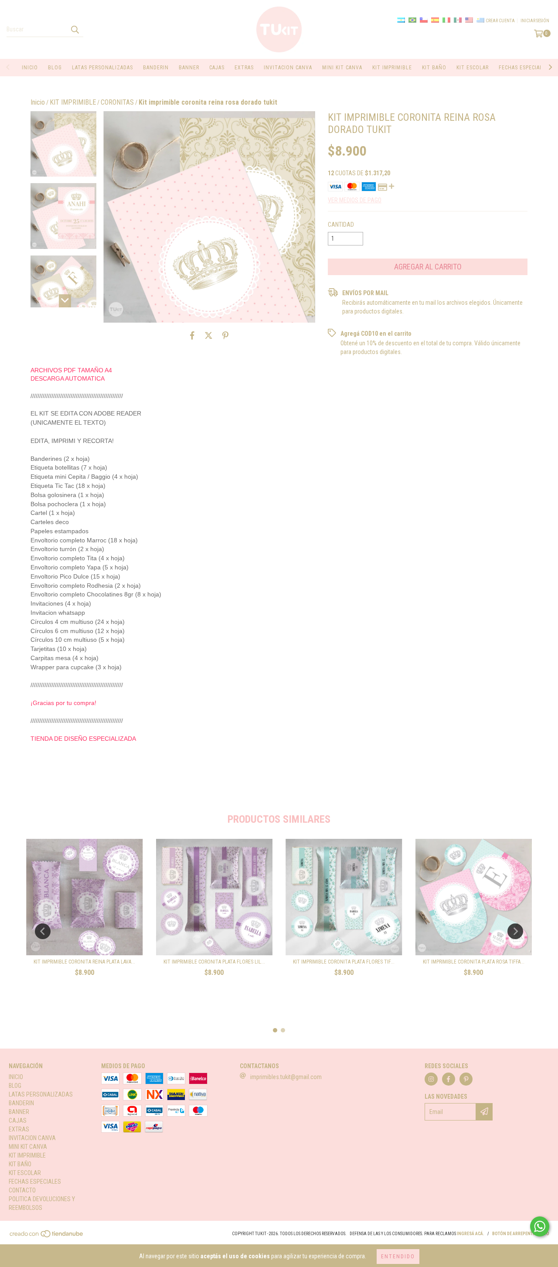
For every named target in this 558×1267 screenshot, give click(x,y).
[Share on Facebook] (192, 335)
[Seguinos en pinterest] (466, 1079)
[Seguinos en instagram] (431, 1079)
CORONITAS (117, 102)
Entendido (398, 1256)
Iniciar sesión (535, 20)
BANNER (189, 68)
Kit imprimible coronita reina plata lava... (84, 962)
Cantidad (341, 224)
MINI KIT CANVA (342, 68)
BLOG (55, 68)
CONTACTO (22, 1190)
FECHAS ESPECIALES (524, 68)
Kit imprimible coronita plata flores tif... (344, 962)
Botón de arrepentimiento (520, 1233)
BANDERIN (156, 68)
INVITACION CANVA (288, 68)
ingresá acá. (470, 1233)
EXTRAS (244, 68)
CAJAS (217, 68)
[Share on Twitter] (208, 335)
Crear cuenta (500, 20)
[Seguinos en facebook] (448, 1079)
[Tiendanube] (47, 1236)
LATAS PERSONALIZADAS (102, 68)
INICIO (30, 68)
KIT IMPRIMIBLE (392, 68)
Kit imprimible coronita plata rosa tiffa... (473, 962)
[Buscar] (74, 29)
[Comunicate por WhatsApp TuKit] (539, 1226)
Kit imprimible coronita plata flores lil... (214, 962)
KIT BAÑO (434, 68)
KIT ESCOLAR (472, 68)
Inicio (38, 102)
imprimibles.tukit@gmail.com (286, 1076)
